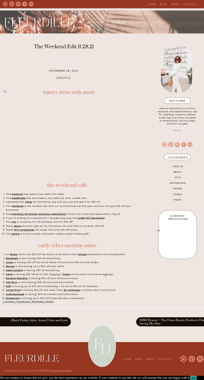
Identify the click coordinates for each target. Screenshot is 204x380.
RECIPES (177, 189)
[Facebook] (21, 302)
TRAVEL (178, 200)
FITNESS (178, 194)
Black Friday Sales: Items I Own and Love (40, 320)
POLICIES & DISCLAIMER (60, 371)
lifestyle (63, 78)
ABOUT (175, 4)
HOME (153, 4)
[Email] (48, 302)
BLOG (163, 4)
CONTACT (189, 4)
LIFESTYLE (178, 166)
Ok (193, 377)
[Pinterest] (36, 302)
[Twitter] (8, 302)
